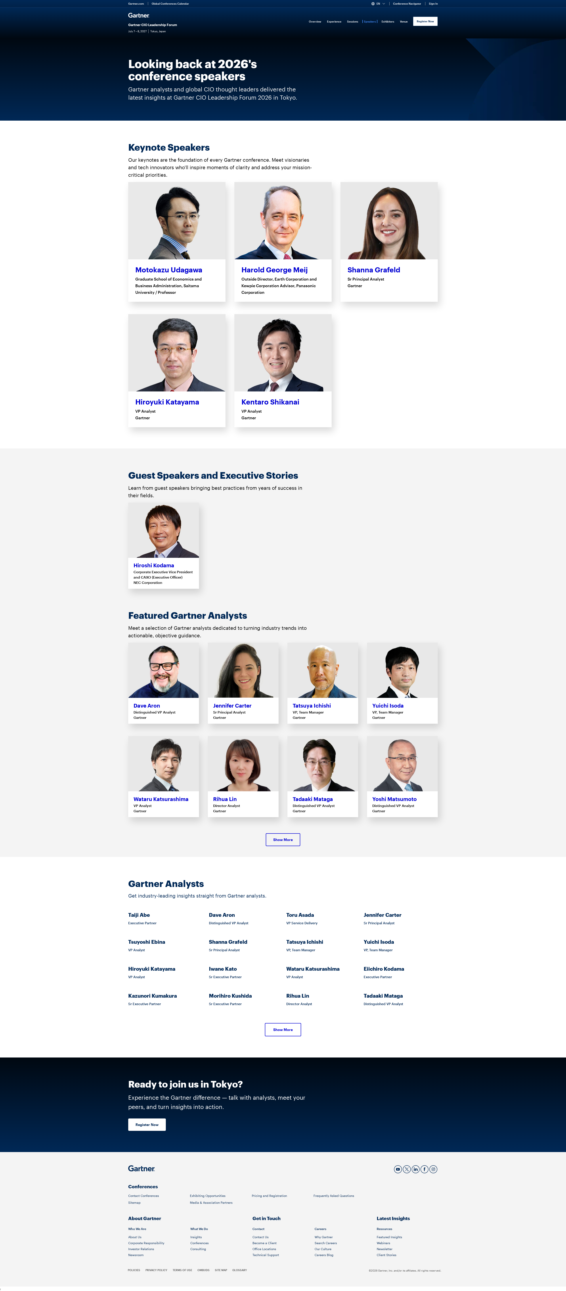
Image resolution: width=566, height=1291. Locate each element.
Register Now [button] (147, 1124)
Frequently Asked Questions (334, 1196)
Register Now (425, 21)
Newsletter (384, 1249)
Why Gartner (324, 1237)
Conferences (199, 1243)
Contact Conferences (143, 1196)
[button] (380, 4)
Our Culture (323, 1249)
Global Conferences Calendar (170, 3)
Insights (196, 1237)
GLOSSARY (239, 1270)
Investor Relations (141, 1249)
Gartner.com (136, 3)
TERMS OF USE (182, 1270)
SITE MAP (221, 1270)
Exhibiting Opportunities (208, 1196)
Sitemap (134, 1202)
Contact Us (260, 1237)
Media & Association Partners (211, 1202)
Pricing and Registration (269, 1196)
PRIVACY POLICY (156, 1270)
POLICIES (134, 1270)
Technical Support (265, 1255)
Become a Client (264, 1243)
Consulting (198, 1249)
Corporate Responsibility (146, 1243)
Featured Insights (389, 1237)
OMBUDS (203, 1270)
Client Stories (386, 1255)
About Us (135, 1237)
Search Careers (326, 1243)
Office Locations (264, 1249)
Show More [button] (283, 839)
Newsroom (136, 1255)
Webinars (383, 1243)
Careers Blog (324, 1255)
